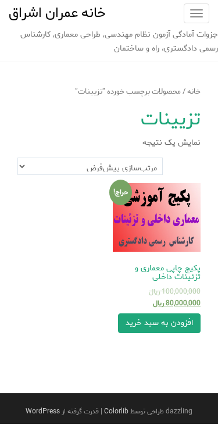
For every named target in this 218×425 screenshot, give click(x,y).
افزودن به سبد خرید (159, 323)
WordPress (43, 411)
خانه (194, 91)
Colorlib (116, 411)
